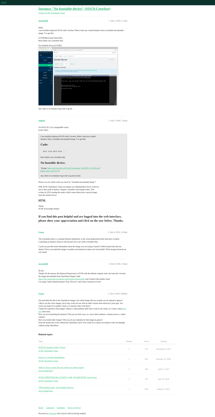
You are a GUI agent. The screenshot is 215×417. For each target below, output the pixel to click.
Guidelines (61, 408)
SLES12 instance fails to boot (51, 347)
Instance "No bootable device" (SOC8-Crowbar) (74, 9)
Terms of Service (74, 408)
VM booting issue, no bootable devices (56, 387)
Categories (50, 408)
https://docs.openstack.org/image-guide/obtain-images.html (61, 279)
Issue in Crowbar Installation (51, 357)
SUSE (3, 2)
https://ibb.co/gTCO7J (50, 171)
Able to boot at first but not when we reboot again (61, 367)
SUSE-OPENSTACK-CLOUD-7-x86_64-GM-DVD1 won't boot (67, 377)
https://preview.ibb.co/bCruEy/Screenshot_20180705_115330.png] (74, 168)
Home (40, 408)
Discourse (52, 413)
